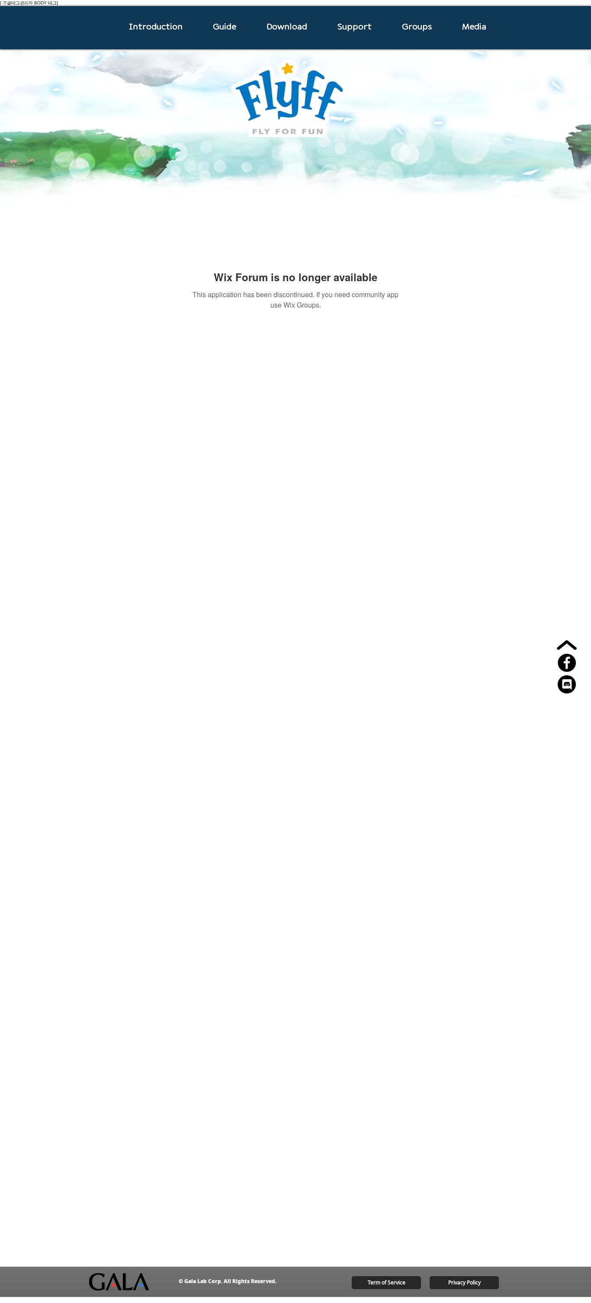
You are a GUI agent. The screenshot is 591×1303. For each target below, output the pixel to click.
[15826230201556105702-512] (567, 684)
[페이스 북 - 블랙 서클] (567, 663)
